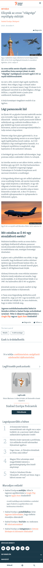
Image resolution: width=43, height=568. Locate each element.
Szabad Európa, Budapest (10, 21)
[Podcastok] (22, 565)
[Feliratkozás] (27, 548)
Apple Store (22, 317)
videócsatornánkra (14, 524)
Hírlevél (9, 565)
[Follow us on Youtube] (3, 548)
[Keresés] (34, 565)
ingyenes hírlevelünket (14, 515)
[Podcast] (23, 548)
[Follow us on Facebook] (8, 548)
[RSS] (18, 548)
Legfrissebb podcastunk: (16, 366)
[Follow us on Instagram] (13, 548)
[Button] (37, 30)
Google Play (6, 317)
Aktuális (5, 9)
